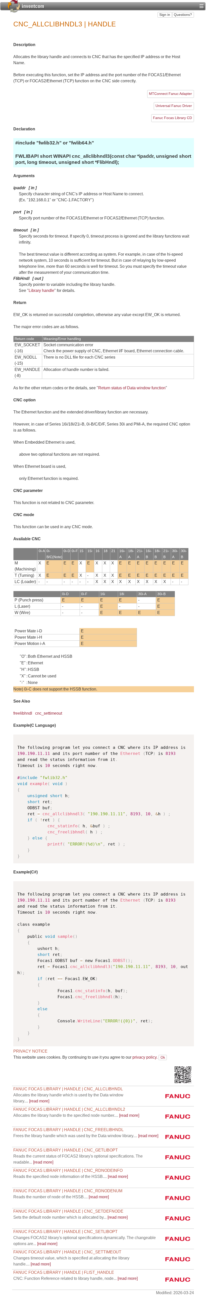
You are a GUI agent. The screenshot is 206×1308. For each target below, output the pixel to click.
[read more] (76, 1115)
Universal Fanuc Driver (174, 106)
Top (180, 1057)
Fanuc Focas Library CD (172, 118)
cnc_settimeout (48, 713)
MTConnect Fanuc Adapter (170, 94)
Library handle (41, 290)
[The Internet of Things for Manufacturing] (26, 6)
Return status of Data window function (132, 388)
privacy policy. (145, 1057)
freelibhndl (22, 713)
